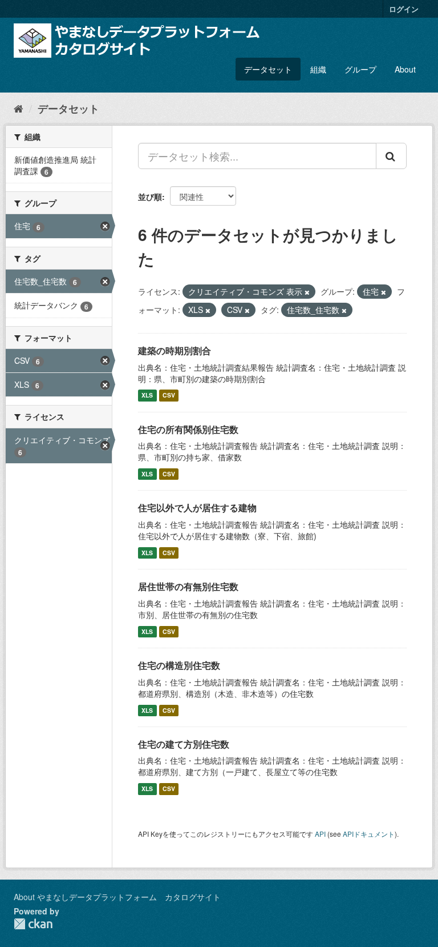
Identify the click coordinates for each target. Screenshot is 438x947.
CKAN (33, 924)
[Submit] (391, 156)
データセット (268, 69)
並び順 (150, 196)
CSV (169, 395)
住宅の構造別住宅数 (179, 665)
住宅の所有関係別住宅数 (188, 429)
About (405, 69)
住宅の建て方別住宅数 (183, 744)
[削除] (307, 291)
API (320, 833)
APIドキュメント (369, 833)
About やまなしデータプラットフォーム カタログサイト (117, 896)
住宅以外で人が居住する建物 (197, 507)
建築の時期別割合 (174, 350)
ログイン (404, 8)
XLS (147, 395)
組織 (318, 69)
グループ (360, 69)
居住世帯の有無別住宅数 (188, 586)
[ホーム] (18, 108)
